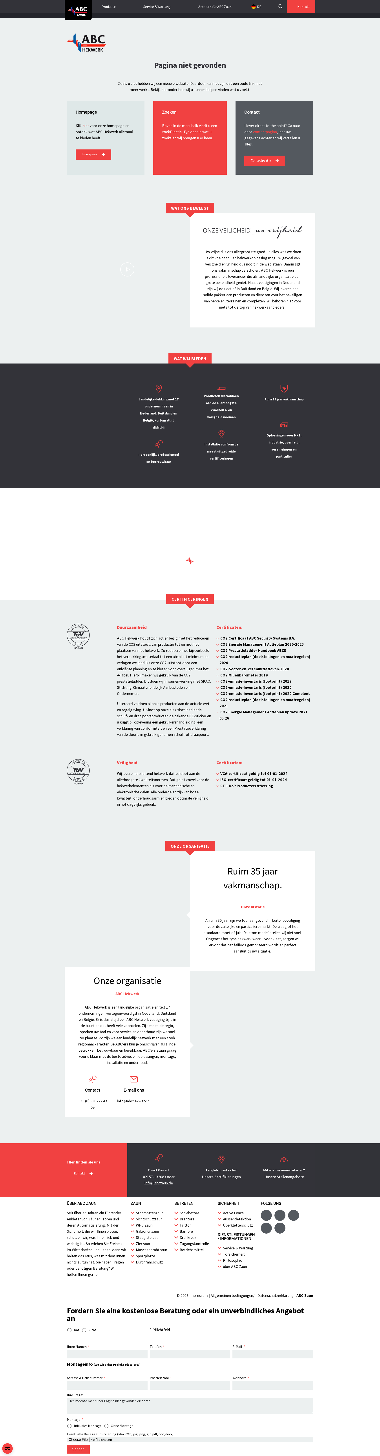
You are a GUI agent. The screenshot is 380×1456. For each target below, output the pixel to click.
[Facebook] (266, 1215)
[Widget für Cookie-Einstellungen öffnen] (7, 1448)
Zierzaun (143, 1243)
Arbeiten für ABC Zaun (215, 6)
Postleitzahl (160, 1378)
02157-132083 (154, 1176)
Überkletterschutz (238, 1225)
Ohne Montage (122, 1425)
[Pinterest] (279, 1228)
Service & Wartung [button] (157, 6)
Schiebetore (189, 1212)
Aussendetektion (237, 1219)
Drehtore (187, 1219)
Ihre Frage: (75, 1395)
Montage (74, 1419)
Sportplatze (145, 1255)
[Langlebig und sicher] (221, 1159)
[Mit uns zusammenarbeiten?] (284, 1159)
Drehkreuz (188, 1237)
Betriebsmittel (192, 1249)
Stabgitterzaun (148, 1237)
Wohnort (239, 1378)
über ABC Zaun (235, 1266)
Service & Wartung (238, 1248)
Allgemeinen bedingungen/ (232, 1295)
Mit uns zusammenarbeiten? (284, 1170)
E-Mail (237, 1346)
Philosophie (232, 1260)
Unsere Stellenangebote (284, 1176)
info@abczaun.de (158, 1182)
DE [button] (259, 6)
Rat (76, 1330)
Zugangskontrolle (194, 1243)
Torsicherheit (234, 1254)
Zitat (92, 1330)
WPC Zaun (144, 1225)
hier (86, 125)
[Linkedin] (266, 1228)
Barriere (186, 1231)
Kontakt (303, 6)
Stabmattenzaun (149, 1212)
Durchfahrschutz (149, 1262)
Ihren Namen (77, 1346)
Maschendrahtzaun (151, 1249)
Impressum (198, 1295)
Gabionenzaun (147, 1231)
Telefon (156, 1346)
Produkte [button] (109, 6)
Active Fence (233, 1212)
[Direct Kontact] (159, 1159)
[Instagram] (293, 1215)
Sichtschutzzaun (149, 1219)
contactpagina (265, 131)
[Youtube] (279, 1215)
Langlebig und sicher (221, 1170)
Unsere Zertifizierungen (221, 1176)
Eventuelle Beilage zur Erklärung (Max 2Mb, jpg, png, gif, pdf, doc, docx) (120, 1434)
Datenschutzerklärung (275, 1295)
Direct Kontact (158, 1170)
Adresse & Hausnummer (85, 1378)
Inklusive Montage (88, 1425)
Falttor (185, 1225)
